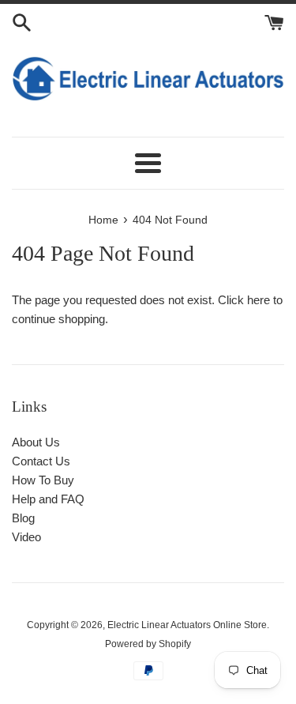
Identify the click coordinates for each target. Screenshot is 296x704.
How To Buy (43, 480)
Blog (23, 518)
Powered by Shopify (148, 643)
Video (26, 537)
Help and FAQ (48, 499)
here (258, 300)
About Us (36, 442)
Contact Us (41, 461)
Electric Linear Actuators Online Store (187, 625)
